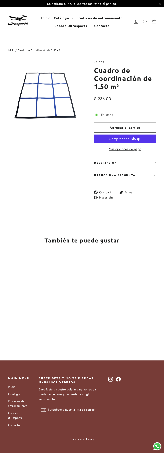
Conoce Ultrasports (71, 26)
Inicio (46, 18)
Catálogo (62, 18)
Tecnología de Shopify (82, 439)
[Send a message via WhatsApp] (157, 446)
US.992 (99, 62)
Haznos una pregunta (114, 175)
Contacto (101, 26)
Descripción (105, 162)
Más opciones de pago (125, 149)
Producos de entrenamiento (99, 18)
